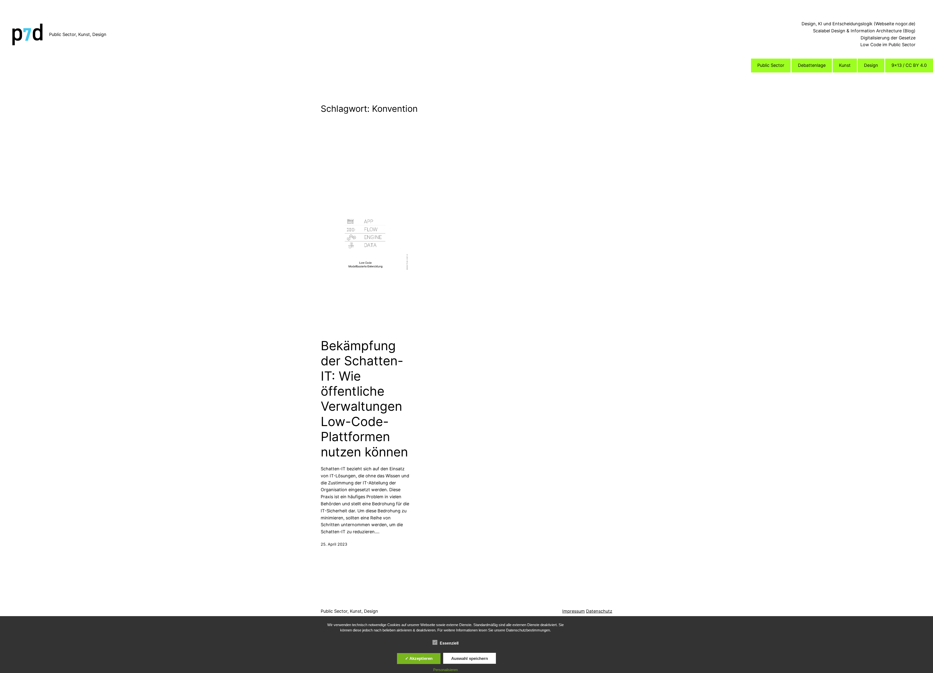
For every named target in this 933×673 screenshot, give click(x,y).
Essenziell (449, 643)
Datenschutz (599, 611)
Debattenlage (812, 65)
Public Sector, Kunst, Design (77, 34)
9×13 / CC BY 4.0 (909, 65)
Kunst (845, 65)
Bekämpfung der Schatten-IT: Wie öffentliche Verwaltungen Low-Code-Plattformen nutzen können (364, 399)
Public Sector (770, 65)
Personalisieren (445, 670)
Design (871, 65)
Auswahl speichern (469, 658)
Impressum (573, 611)
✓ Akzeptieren (418, 658)
